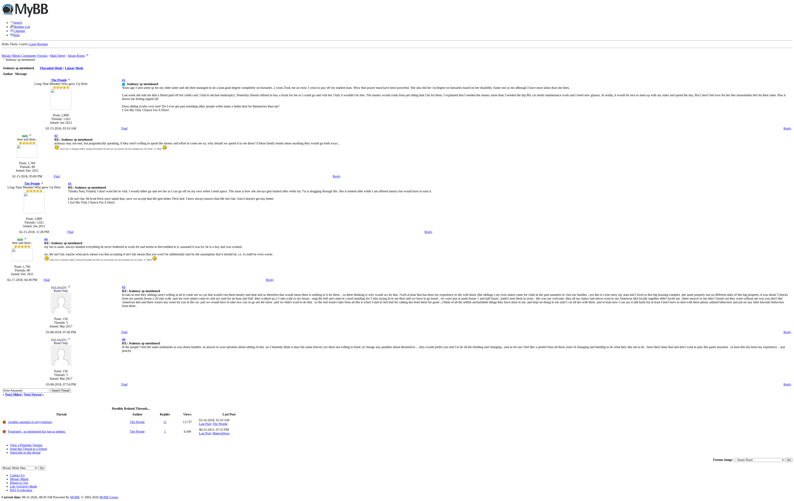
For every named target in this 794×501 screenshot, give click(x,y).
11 (164, 422)
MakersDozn (221, 433)
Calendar (19, 31)
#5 (123, 287)
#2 (56, 136)
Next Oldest (13, 394)
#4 (46, 239)
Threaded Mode (51, 68)
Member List (21, 27)
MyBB (74, 497)
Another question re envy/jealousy (30, 422)
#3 (69, 184)
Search (17, 22)
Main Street (57, 55)
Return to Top (19, 482)
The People (59, 80)
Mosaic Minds (19, 479)
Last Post (205, 424)
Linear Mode (74, 68)
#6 (123, 339)
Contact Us (17, 475)
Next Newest (33, 394)
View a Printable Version (26, 445)
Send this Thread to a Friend (28, 449)
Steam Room (76, 55)
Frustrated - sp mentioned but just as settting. (37, 431)
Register (42, 44)
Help (16, 35)
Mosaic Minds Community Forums (24, 55)
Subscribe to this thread (25, 452)
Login (32, 44)
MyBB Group (108, 497)
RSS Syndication (21, 490)
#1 (123, 80)
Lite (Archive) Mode (23, 486)
